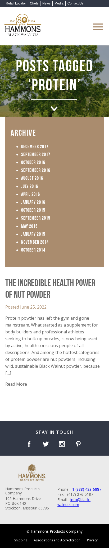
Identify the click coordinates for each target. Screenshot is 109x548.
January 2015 (33, 233)
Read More (16, 384)
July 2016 (29, 185)
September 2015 (35, 217)
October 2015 (33, 209)
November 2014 (35, 241)
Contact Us (75, 3)
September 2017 (35, 154)
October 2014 (33, 249)
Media (58, 3)
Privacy (92, 540)
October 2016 (33, 161)
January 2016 (33, 201)
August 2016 (32, 177)
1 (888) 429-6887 (86, 489)
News (46, 3)
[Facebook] (30, 444)
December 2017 (34, 146)
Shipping (20, 540)
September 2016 (35, 169)
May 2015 (29, 225)
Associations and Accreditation (57, 540)
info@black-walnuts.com (73, 502)
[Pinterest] (79, 444)
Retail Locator (16, 3)
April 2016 (30, 193)
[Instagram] (62, 444)
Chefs (34, 3)
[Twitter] (46, 444)
